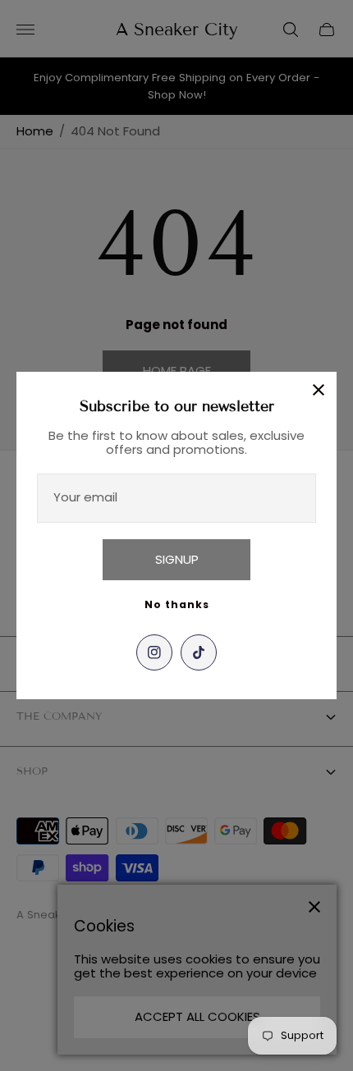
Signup (177, 559)
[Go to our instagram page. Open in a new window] (154, 652)
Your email (85, 497)
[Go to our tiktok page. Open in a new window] (199, 652)
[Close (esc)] (318, 390)
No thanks (176, 604)
